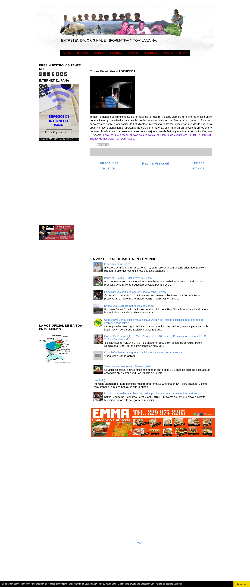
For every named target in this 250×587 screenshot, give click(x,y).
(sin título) (99, 380)
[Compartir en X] (103, 144)
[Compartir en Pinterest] (108, 144)
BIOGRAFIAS (150, 53)
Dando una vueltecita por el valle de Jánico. (129, 305)
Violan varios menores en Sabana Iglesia (127, 366)
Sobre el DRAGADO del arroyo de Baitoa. (128, 278)
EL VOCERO (133, 53)
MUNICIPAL (116, 53)
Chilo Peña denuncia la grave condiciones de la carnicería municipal (143, 352)
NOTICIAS (168, 53)
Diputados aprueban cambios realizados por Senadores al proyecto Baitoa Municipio (152, 393)
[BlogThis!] (101, 144)
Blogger (139, 543)
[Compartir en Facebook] (105, 144)
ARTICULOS (82, 53)
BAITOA (67, 53)
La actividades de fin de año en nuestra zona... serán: (135, 292)
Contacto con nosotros (117, 264)
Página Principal (155, 163)
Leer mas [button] (178, 584)
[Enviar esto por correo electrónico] (98, 144)
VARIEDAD (99, 53)
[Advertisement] (109, 213)
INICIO (182, 53)
